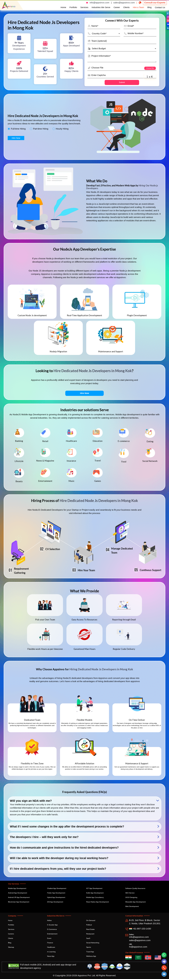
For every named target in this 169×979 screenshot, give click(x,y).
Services (84, 7)
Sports (88, 947)
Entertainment (52, 934)
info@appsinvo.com (99, 2)
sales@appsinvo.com (124, 2)
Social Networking (92, 943)
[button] (164, 974)
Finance (50, 943)
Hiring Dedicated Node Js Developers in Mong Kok (101, 669)
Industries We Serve (101, 7)
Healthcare (51, 947)
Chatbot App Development (56, 888)
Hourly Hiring (62, 129)
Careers (11, 934)
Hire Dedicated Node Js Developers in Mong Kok (93, 370)
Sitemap (11, 947)
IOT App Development (94, 888)
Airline (49, 920)
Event (49, 938)
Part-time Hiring (40, 129)
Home (63, 7)
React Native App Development (97, 902)
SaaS (88, 938)
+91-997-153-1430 (141, 928)
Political (89, 925)
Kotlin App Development (95, 893)
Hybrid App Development (56, 897)
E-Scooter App (52, 925)
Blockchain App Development (18, 902)
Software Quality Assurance (135, 888)
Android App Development (17, 893)
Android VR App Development (19, 897)
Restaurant (90, 934)
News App (50, 956)
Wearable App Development (135, 902)
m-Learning (51, 952)
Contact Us (160, 7)
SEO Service (130, 893)
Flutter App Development (56, 893)
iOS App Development (55, 902)
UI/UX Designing (131, 897)
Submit (122, 82)
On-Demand (90, 920)
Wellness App (91, 956)
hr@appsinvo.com (138, 947)
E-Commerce (52, 929)
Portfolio (73, 7)
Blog (149, 7)
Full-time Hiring (18, 129)
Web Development (132, 906)
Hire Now (16, 138)
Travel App (90, 952)
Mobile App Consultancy (95, 897)
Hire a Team (138, 7)
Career (117, 7)
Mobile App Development (17, 888)
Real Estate (90, 929)
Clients (126, 7)
